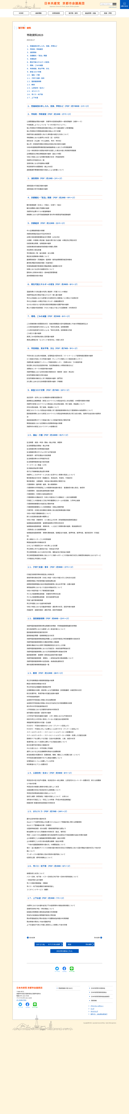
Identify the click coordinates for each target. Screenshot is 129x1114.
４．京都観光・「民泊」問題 (37, 55)
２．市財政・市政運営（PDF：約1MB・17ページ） (49, 114)
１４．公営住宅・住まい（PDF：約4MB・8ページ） (50, 772)
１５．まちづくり (33, 91)
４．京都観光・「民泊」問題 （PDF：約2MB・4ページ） (51, 197)
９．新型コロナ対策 (34, 72)
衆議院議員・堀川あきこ (66, 988)
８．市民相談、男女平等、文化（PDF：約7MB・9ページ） (53, 348)
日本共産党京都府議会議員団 (100, 996)
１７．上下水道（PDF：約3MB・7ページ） (46, 898)
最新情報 (38, 13)
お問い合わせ (124, 6)
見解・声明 (108, 13)
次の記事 (97, 938)
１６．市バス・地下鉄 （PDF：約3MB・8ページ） (49, 866)
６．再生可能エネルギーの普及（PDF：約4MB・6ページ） (53, 284)
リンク (92, 1009)
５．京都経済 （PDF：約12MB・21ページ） (46, 223)
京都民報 (94, 1000)
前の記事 (32, 938)
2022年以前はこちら (64, 951)
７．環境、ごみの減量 (35, 65)
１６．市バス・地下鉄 (35, 94)
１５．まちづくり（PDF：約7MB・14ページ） (48, 811)
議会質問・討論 (90, 13)
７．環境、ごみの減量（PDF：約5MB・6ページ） (49, 316)
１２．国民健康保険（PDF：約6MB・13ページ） (48, 618)
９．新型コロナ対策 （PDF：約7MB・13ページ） (48, 390)
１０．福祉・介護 (33, 75)
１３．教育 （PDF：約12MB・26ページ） (45, 673)
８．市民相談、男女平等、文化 (38, 68)
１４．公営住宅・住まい (35, 88)
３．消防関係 (31, 52)
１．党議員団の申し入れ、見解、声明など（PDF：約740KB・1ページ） (58, 106)
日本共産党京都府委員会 (99, 992)
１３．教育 (31, 84)
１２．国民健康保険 (34, 81)
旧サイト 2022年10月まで (99, 1014)
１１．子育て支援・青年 (35, 78)
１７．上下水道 (32, 97)
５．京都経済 (31, 59)
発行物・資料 (73, 13)
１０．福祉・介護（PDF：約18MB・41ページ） (48, 435)
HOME (21, 13)
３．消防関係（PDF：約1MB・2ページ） (45, 178)
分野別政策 (56, 13)
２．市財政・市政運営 (35, 49)
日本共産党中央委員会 (98, 988)
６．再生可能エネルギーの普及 (38, 62)
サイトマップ (113, 7)
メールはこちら (21, 1000)
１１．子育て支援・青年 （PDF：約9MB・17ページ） (50, 567)
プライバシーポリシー (97, 1006)
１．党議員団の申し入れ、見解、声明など (42, 46)
